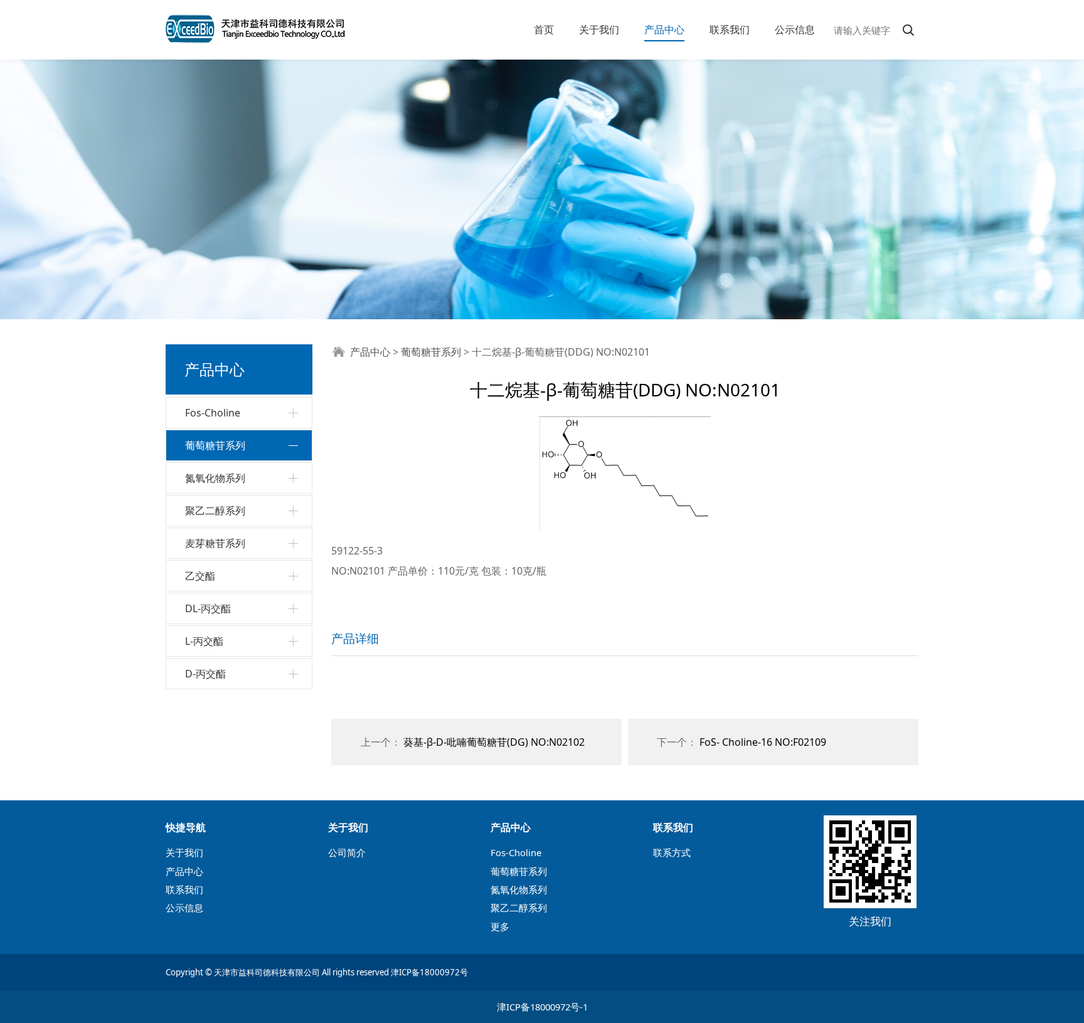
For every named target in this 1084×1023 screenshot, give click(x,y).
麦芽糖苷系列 (215, 543)
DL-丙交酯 (208, 608)
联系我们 (729, 29)
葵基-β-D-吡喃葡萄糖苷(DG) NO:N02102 (494, 742)
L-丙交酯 (204, 641)
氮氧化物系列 (215, 478)
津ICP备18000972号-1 (542, 1006)
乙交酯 (200, 576)
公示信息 (795, 29)
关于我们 (599, 29)
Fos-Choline (212, 413)
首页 (544, 29)
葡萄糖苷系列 (215, 445)
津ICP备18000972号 (429, 972)
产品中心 (664, 29)
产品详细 (355, 638)
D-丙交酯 (205, 674)
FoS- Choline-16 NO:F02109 (762, 742)
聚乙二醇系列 (215, 510)
